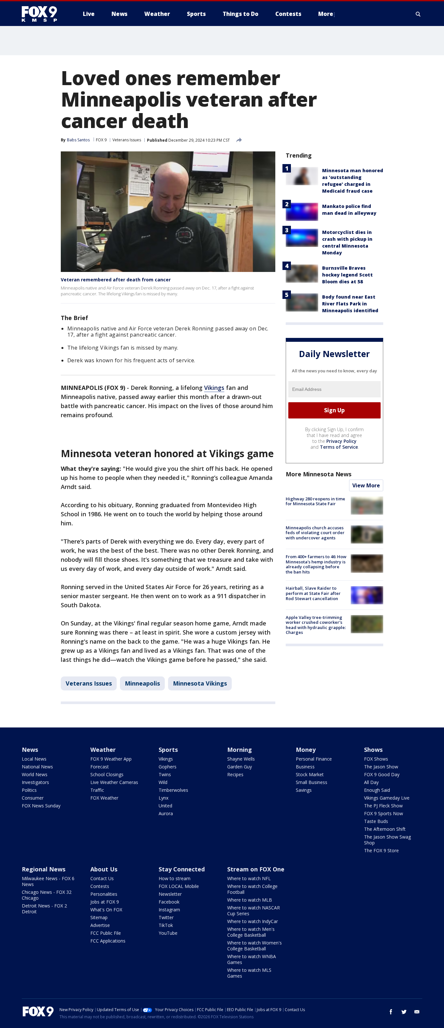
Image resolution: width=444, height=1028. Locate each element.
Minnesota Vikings (200, 683)
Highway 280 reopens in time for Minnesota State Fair (315, 501)
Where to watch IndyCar (252, 921)
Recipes (235, 774)
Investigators (35, 782)
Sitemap (99, 917)
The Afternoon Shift (385, 829)
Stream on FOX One (255, 869)
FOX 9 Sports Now (383, 813)
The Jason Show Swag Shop (387, 840)
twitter (404, 1012)
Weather (103, 749)
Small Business (311, 782)
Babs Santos (78, 140)
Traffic (97, 790)
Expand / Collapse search (418, 14)
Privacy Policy (341, 441)
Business (305, 767)
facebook (391, 1012)
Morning (239, 749)
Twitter (166, 917)
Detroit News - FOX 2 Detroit (44, 909)
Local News (34, 759)
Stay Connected (182, 869)
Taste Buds (376, 821)
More (325, 14)
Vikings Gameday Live (387, 798)
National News (37, 767)
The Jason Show (381, 767)
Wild (163, 782)
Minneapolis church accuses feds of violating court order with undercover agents (315, 533)
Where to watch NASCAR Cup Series (253, 911)
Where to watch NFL (249, 878)
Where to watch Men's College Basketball (251, 932)
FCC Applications (107, 941)
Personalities (103, 894)
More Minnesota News (318, 474)
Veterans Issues (126, 140)
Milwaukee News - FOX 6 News (48, 881)
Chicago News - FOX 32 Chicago (47, 895)
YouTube (168, 933)
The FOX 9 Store (381, 850)
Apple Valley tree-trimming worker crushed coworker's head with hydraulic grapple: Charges (316, 625)
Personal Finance (314, 759)
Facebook (169, 902)
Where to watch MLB (249, 900)
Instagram (169, 909)
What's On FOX (106, 909)
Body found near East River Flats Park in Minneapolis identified (350, 304)
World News (34, 774)
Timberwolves (173, 790)
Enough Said (377, 790)
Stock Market (310, 774)
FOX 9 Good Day (381, 774)
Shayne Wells (241, 759)
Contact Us (102, 878)
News (30, 749)
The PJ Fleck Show (383, 806)
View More (366, 485)
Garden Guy (239, 767)
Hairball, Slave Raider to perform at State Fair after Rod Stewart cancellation (313, 593)
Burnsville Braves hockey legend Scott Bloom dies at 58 (347, 275)
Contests (99, 886)
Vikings (214, 388)
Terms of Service (339, 447)
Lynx (163, 798)
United (165, 806)
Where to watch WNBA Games (251, 959)
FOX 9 (101, 140)
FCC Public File (105, 933)
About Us (103, 869)
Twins (165, 774)
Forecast (99, 767)
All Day (371, 782)
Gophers (167, 767)
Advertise (100, 925)
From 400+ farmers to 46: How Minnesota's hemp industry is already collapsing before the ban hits (316, 564)
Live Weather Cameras (114, 782)
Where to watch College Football (252, 889)
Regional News (43, 869)
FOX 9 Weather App (111, 759)
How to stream (174, 878)
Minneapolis (142, 683)
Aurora (166, 813)
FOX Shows (376, 759)
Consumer (33, 798)
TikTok (166, 925)
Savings (304, 790)
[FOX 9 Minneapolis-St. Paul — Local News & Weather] (43, 14)
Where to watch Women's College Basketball (254, 946)
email (417, 1012)
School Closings (107, 774)
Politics (29, 790)
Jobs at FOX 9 (104, 902)
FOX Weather (104, 798)
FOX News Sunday (41, 806)
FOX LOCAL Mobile (179, 886)
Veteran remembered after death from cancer (116, 279)
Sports (168, 749)
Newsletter (170, 894)
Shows (373, 749)
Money (306, 749)
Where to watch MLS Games (249, 973)
